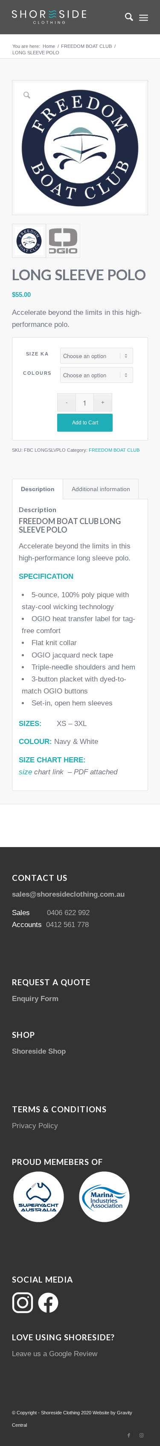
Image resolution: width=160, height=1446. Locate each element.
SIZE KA (37, 353)
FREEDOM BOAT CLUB (114, 450)
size (25, 772)
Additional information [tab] (101, 489)
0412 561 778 (67, 925)
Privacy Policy (35, 1126)
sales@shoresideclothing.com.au (68, 894)
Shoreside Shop (39, 1051)
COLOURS (37, 373)
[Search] (124, 17)
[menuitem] (124, 17)
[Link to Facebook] (128, 1435)
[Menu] (143, 17)
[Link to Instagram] (141, 1435)
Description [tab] (38, 489)
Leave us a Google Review (54, 1354)
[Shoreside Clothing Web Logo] (66, 17)
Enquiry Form (35, 999)
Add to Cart (85, 423)
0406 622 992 (68, 913)
